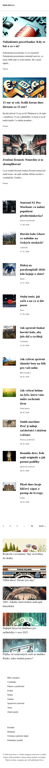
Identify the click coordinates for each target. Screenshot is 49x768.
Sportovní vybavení (27, 467)
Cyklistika (24, 248)
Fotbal (22, 498)
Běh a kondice (25, 373)
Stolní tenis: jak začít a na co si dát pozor (32, 301)
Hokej (22, 279)
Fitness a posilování (27, 221)
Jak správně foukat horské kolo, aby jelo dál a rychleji (32, 332)
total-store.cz (8, 5)
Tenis (22, 310)
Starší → (42, 526)
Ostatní (5, 69)
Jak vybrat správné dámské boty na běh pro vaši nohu (33, 364)
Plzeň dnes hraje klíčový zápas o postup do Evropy (31, 489)
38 (32, 526)
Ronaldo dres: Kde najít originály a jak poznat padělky (32, 457)
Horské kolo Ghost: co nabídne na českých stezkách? (32, 238)
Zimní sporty (25, 408)
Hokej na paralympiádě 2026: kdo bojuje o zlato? (32, 270)
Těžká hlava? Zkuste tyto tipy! (18, 580)
